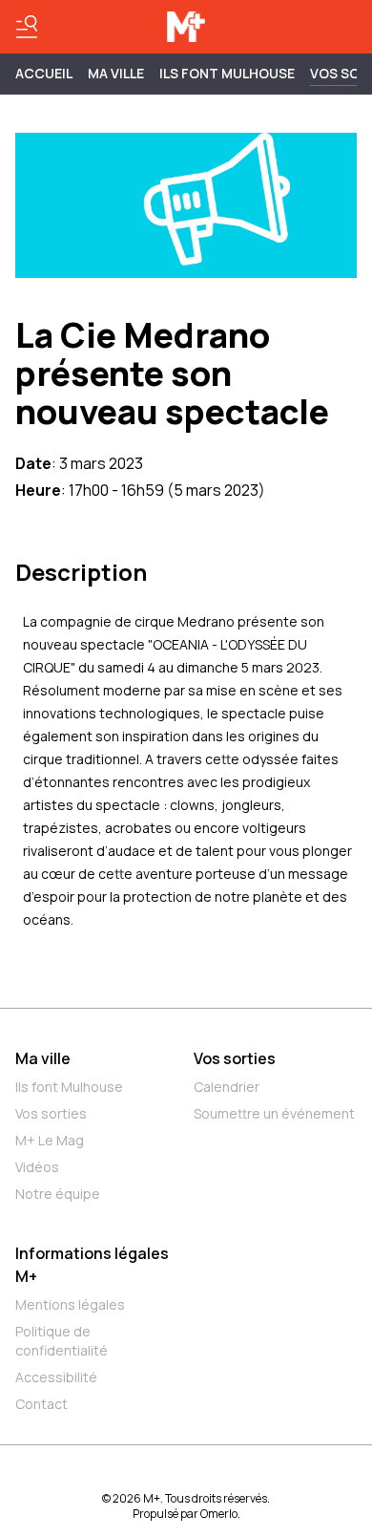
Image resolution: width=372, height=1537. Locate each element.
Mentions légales (70, 1304)
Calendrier (226, 1087)
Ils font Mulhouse (69, 1087)
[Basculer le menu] (26, 26)
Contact (41, 1404)
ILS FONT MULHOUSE (227, 73)
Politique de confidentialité (61, 1340)
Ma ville (43, 1058)
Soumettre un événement (274, 1113)
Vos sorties (51, 1113)
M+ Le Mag (49, 1140)
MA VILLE (116, 73)
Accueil (43, 73)
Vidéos (37, 1167)
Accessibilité (56, 1377)
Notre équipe (57, 1194)
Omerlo (219, 1513)
